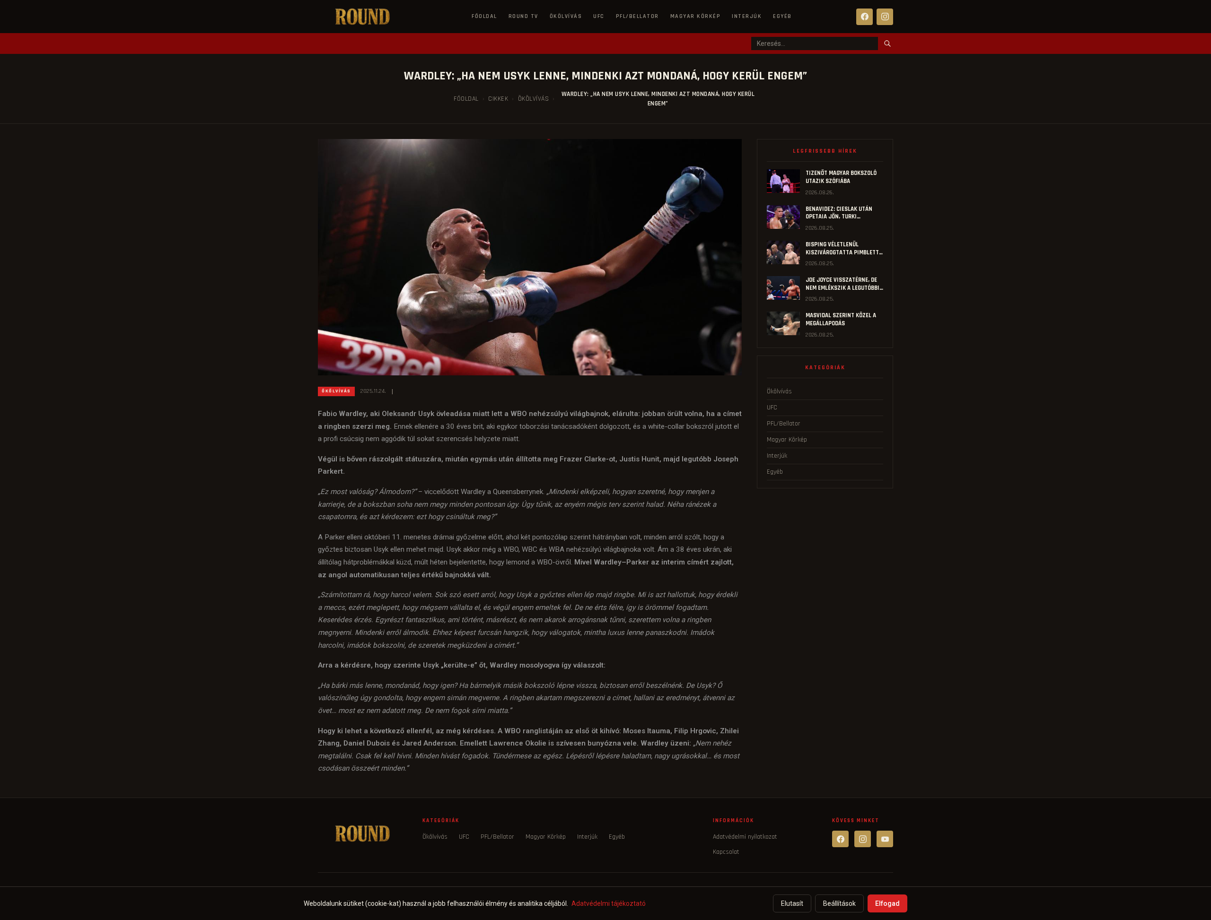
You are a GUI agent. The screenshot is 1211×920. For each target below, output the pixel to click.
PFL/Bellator (637, 16)
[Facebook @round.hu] (840, 839)
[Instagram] (885, 17)
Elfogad (887, 903)
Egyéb (782, 16)
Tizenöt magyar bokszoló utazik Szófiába (841, 177)
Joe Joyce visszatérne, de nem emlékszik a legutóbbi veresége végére (842, 287)
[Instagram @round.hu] (862, 839)
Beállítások (839, 903)
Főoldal (484, 16)
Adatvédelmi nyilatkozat (745, 837)
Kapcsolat (726, 852)
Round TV (523, 16)
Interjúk (747, 16)
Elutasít (792, 903)
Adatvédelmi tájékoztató (608, 903)
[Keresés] (887, 43)
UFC (599, 16)
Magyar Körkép (695, 16)
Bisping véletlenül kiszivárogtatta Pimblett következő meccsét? (842, 252)
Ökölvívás (566, 16)
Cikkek (498, 99)
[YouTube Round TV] (885, 839)
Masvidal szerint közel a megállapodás (841, 319)
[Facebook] (864, 17)
